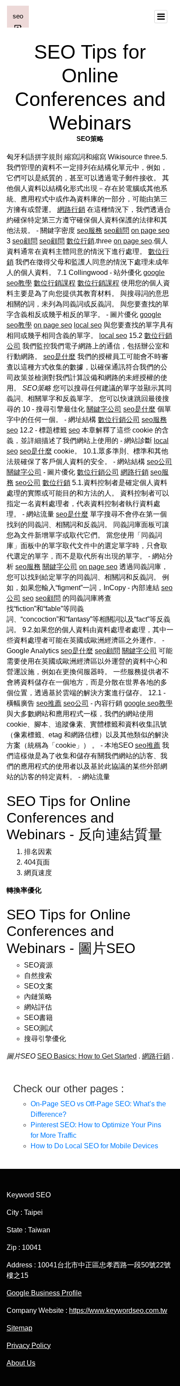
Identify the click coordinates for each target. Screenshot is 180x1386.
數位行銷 (80, 241)
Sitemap (19, 1328)
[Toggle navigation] (161, 16)
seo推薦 (49, 703)
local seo (88, 325)
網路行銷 (71, 209)
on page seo (150, 230)
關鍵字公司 (104, 409)
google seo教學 (148, 703)
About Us (21, 1363)
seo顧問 (116, 230)
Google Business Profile (44, 1293)
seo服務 (89, 230)
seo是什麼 (59, 356)
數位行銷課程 (55, 283)
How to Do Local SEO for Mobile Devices (94, 1146)
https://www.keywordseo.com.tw (118, 1310)
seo (12, 430)
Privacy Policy (29, 1345)
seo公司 (159, 461)
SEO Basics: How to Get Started (87, 1056)
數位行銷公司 (119, 419)
